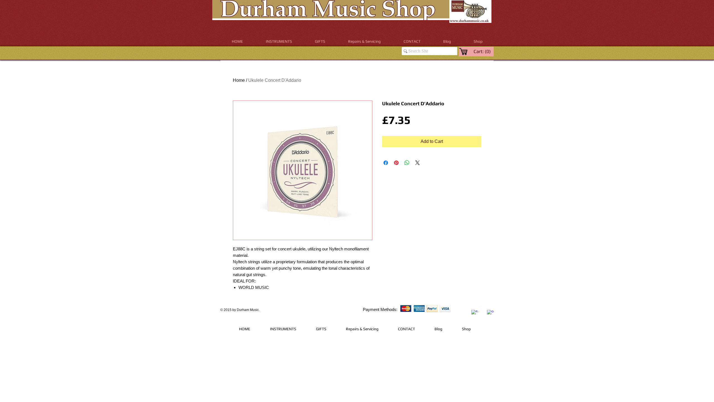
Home (239, 80)
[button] (278, 41)
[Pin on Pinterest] (396, 162)
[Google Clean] (490, 313)
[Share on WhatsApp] (407, 162)
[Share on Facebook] (385, 162)
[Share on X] (417, 162)
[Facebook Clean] (474, 313)
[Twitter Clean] (482, 309)
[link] (483, 51)
